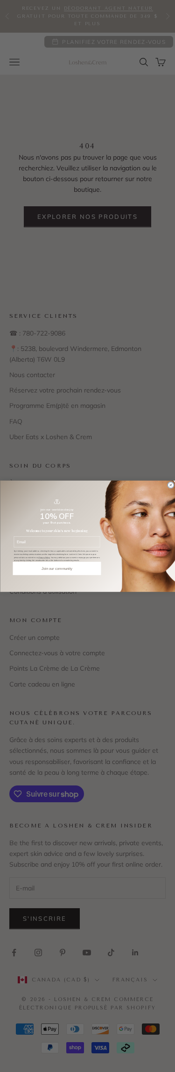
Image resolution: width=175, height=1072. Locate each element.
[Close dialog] (171, 485)
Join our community (57, 568)
